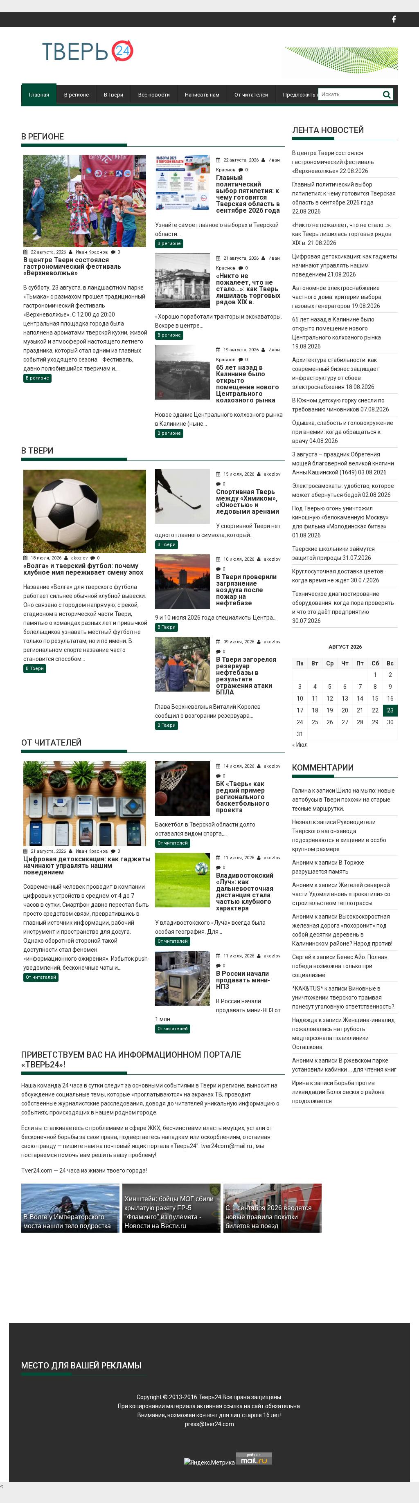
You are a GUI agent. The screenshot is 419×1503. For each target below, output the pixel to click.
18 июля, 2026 (46, 558)
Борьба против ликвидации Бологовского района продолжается (338, 1092)
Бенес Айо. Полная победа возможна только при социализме (339, 966)
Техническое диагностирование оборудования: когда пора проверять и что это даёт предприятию (343, 603)
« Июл (300, 744)
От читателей (251, 95)
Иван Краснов (91, 252)
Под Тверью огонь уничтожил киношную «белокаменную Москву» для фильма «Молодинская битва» (340, 517)
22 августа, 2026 (48, 252)
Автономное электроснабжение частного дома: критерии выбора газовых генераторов (336, 297)
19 (330, 710)
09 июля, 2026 (238, 642)
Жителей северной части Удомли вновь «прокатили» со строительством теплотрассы (341, 894)
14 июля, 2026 (238, 766)
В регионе (76, 95)
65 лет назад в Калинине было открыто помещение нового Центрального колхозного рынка (336, 328)
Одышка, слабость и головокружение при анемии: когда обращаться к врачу (342, 432)
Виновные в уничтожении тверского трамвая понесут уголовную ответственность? (343, 997)
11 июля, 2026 (238, 857)
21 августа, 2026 (241, 258)
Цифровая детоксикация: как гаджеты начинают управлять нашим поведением (344, 265)
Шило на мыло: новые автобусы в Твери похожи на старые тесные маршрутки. (343, 799)
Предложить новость (310, 95)
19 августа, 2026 (241, 350)
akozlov (79, 558)
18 (315, 710)
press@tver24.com (209, 1424)
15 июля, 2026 (238, 474)
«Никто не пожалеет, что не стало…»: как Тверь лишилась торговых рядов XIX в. (342, 234)
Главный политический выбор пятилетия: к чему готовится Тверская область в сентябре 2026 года (344, 193)
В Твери (113, 95)
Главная (39, 95)
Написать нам (202, 95)
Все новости (154, 95)
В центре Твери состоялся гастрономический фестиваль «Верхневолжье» (333, 162)
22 (375, 710)
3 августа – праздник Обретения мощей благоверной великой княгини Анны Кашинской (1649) (343, 463)
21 (360, 710)
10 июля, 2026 (238, 559)
